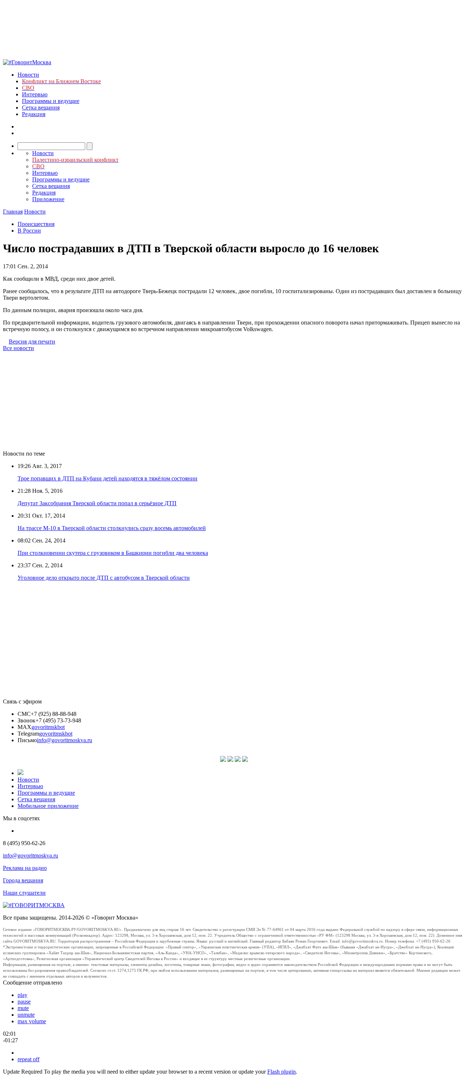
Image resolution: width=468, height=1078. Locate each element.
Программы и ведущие (50, 101)
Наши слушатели (24, 893)
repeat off (28, 1059)
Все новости (18, 348)
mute (23, 1008)
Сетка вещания (41, 107)
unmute (26, 1015)
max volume (32, 1021)
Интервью (35, 94)
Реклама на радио (25, 868)
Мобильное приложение (48, 806)
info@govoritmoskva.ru (64, 740)
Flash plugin (281, 1072)
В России (29, 230)
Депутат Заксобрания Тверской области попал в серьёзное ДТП (97, 503)
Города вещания (23, 880)
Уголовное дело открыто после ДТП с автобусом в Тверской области (104, 578)
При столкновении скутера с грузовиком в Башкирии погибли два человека (113, 553)
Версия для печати (32, 341)
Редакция (33, 114)
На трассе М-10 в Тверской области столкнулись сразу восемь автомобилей (112, 528)
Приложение (48, 199)
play (22, 995)
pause (24, 1001)
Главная (13, 211)
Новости (28, 75)
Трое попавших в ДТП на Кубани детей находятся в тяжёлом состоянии (107, 478)
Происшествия (36, 224)
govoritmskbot (48, 727)
